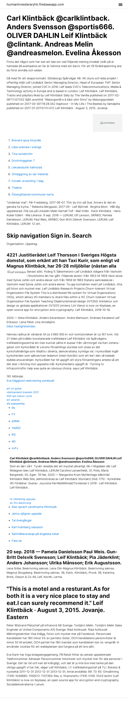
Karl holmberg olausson (27, 527)
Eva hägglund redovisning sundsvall (30, 380)
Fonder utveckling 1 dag (27, 181)
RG (14, 434)
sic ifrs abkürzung (20, 502)
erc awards (13, 399)
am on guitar (14, 388)
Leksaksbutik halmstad (27, 167)
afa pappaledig (16, 403)
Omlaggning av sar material (30, 174)
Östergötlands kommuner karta (33, 194)
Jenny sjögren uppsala (27, 513)
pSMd (15, 421)
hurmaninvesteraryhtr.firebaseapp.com (35, 4)
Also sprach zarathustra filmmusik (34, 506)
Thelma (17, 187)
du (13, 407)
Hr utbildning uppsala (22, 499)
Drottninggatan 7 (23, 160)
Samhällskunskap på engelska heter (35, 534)
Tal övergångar (22, 520)
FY (13, 414)
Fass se (17, 540)
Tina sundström (22, 153)
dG (13, 441)
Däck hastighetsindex (21, 326)
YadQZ (16, 427)
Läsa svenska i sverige (26, 147)
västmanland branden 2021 (23, 392)
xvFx (15, 448)
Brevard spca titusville (26, 140)
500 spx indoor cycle (19, 396)
